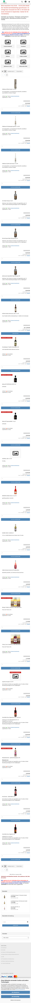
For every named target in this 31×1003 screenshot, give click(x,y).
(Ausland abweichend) (15, 96)
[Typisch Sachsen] (3, 2)
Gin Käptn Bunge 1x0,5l (7, 200)
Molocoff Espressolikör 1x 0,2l (9, 421)
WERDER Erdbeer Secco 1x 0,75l (9, 495)
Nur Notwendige (15, 996)
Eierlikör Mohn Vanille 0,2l (7, 533)
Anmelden (15, 925)
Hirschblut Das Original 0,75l (8, 834)
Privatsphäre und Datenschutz (8, 958)
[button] (2, 71)
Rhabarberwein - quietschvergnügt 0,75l (11, 757)
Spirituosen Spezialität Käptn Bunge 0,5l (11, 276)
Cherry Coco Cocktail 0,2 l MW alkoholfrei (11, 644)
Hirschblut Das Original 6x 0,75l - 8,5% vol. (11, 717)
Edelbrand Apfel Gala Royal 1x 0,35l (10, 163)
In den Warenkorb (15, 112)
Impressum (4, 947)
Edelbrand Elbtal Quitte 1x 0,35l (9, 89)
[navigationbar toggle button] (29, 2)
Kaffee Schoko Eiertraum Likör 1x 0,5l (10, 313)
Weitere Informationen (15, 1000)
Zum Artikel (15, 333)
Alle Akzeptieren (15, 992)
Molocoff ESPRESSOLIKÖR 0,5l (9, 384)
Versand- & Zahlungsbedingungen (8, 952)
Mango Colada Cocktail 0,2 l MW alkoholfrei (11, 607)
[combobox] (11, 71)
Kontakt (3, 949)
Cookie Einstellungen (6, 963)
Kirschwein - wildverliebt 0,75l (8, 796)
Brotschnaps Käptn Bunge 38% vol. (10, 238)
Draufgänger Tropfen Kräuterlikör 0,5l (10, 347)
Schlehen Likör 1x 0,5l (7, 458)
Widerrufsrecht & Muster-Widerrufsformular (10, 954)
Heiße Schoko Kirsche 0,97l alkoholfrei (10, 570)
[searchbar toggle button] (22, 2)
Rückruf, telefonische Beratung (8, 961)
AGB (3, 956)
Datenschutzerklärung (20, 989)
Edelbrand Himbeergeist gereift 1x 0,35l (11, 126)
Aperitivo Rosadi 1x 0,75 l (7, 681)
